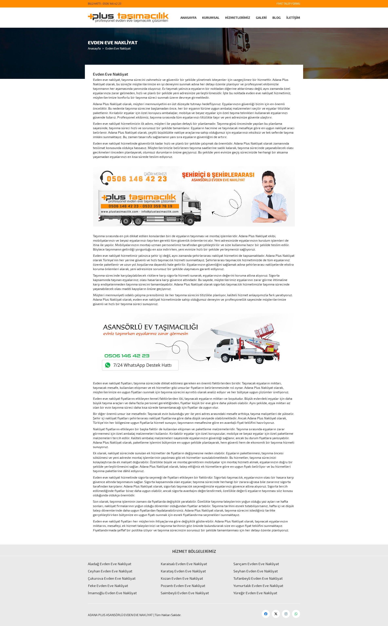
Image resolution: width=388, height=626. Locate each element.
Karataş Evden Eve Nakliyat (183, 571)
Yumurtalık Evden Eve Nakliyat (258, 585)
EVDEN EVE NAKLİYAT (138, 615)
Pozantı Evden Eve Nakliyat (183, 585)
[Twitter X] (276, 614)
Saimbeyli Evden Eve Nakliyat (185, 593)
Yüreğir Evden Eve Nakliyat (255, 593)
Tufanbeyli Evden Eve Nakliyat (258, 578)
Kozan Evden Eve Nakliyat (182, 578)
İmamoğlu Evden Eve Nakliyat (112, 593)
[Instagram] (286, 614)
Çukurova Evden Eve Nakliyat (112, 578)
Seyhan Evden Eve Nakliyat (255, 571)
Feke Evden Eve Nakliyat (108, 585)
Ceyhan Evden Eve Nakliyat (110, 571)
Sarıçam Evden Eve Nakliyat (256, 563)
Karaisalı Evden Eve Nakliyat (184, 563)
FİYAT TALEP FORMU (288, 3)
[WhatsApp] (296, 614)
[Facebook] (266, 614)
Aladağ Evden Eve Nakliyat (109, 563)
